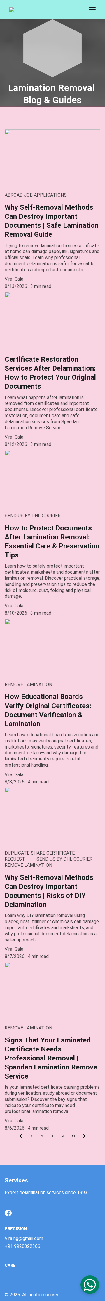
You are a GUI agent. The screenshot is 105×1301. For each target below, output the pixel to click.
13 (73, 1136)
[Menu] (92, 9)
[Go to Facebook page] (8, 1213)
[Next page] (84, 1136)
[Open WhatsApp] (89, 1284)
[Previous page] (21, 1136)
